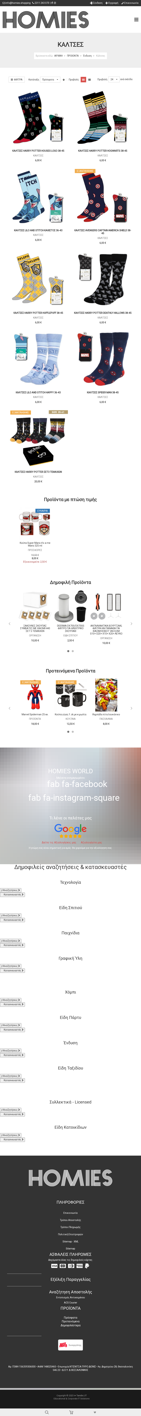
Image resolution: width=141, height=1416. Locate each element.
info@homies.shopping (18, 3)
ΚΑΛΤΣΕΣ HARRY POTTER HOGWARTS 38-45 (102, 150)
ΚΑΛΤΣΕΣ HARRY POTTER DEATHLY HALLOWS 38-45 (103, 313)
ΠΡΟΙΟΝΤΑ (73, 55)
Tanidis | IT (82, 1395)
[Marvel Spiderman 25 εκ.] (35, 695)
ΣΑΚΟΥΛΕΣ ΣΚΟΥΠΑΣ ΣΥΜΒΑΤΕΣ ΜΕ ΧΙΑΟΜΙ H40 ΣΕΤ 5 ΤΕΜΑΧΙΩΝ (35, 628)
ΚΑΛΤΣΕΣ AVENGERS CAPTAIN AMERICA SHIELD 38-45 (102, 232)
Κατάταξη (34, 79)
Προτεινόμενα (70, 1321)
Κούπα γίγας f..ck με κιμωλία (70, 714)
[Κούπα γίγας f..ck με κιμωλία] (70, 695)
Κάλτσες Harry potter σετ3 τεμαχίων (38, 472)
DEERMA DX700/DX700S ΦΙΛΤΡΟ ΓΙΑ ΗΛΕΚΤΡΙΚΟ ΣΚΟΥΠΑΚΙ (70, 628)
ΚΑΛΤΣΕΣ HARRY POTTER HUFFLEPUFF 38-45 (38, 313)
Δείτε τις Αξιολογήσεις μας (58, 842)
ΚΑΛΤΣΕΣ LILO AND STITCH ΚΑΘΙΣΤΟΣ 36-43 (38, 230)
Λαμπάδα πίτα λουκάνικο (106, 714)
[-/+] (63, 79)
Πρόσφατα (70, 1317)
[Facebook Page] (52, 3)
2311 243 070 (42, 3)
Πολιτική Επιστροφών (70, 1234)
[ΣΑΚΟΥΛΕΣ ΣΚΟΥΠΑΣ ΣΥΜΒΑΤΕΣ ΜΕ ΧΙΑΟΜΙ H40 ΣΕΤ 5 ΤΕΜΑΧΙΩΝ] (35, 606)
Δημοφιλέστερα (70, 1325)
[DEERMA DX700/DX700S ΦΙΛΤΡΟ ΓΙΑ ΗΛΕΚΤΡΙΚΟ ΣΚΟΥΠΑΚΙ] (70, 606)
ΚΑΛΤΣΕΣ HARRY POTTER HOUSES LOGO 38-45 (38, 150)
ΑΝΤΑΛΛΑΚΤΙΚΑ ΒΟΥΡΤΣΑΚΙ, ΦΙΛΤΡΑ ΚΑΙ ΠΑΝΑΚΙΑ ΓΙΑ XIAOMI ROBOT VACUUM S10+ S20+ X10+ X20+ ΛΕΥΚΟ (106, 629)
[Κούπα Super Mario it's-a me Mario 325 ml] (35, 523)
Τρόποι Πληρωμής (70, 1227)
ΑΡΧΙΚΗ (58, 55)
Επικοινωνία (70, 1213)
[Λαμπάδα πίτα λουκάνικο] (106, 695)
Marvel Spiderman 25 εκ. (35, 714)
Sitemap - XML (71, 1241)
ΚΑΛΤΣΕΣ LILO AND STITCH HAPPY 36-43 (38, 392)
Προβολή (102, 79)
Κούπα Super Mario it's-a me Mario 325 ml (35, 544)
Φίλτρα (18, 79)
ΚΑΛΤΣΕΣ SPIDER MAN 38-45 (103, 392)
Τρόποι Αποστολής (70, 1220)
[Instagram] (55, 3)
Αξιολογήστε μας (91, 842)
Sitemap (70, 1248)
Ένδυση (87, 55)
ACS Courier (70, 1302)
